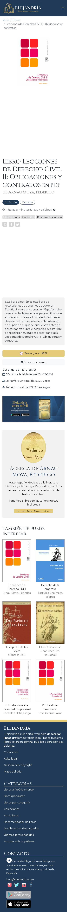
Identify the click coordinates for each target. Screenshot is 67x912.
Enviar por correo (35, 362)
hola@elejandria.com (20, 879)
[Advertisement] (33, 121)
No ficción (11, 202)
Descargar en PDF (35, 353)
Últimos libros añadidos (19, 834)
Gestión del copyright (18, 765)
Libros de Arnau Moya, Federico (33, 511)
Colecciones (11, 809)
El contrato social (50, 647)
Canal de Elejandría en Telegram (33, 861)
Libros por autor (14, 796)
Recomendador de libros (20, 822)
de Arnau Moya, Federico (28, 192)
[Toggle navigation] (62, 8)
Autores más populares (19, 841)
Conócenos (11, 752)
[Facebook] (11, 224)
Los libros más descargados (21, 828)
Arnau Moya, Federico (35, 471)
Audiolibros (11, 815)
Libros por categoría (17, 802)
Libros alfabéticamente (19, 789)
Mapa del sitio (12, 771)
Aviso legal (11, 758)
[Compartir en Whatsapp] (4, 224)
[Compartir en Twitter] (17, 224)
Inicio (5, 20)
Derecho (27, 202)
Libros (16, 20)
